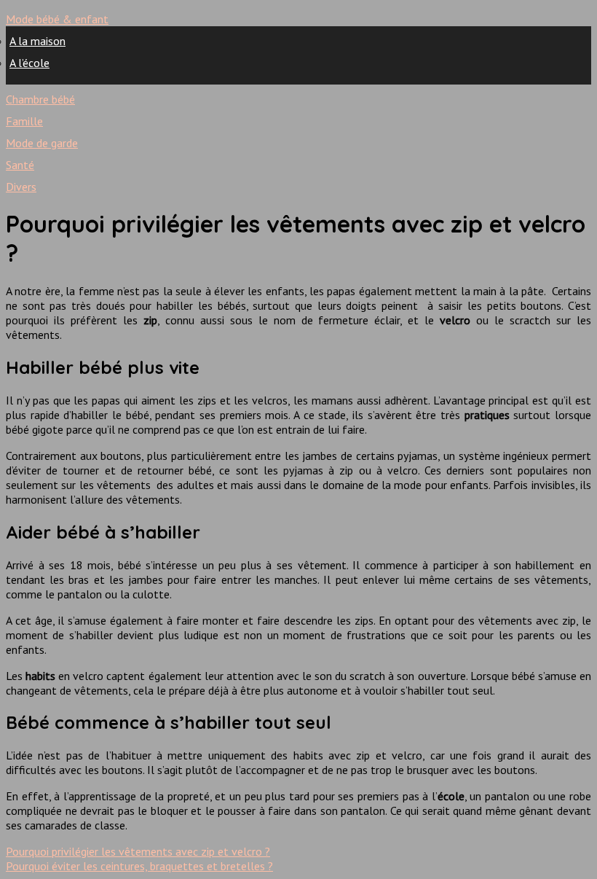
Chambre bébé (40, 99)
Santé (20, 164)
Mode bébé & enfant (57, 19)
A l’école (29, 62)
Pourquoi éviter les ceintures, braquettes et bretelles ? (139, 866)
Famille (24, 121)
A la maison (37, 41)
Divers (21, 186)
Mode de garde (42, 143)
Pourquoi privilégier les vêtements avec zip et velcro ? (138, 851)
